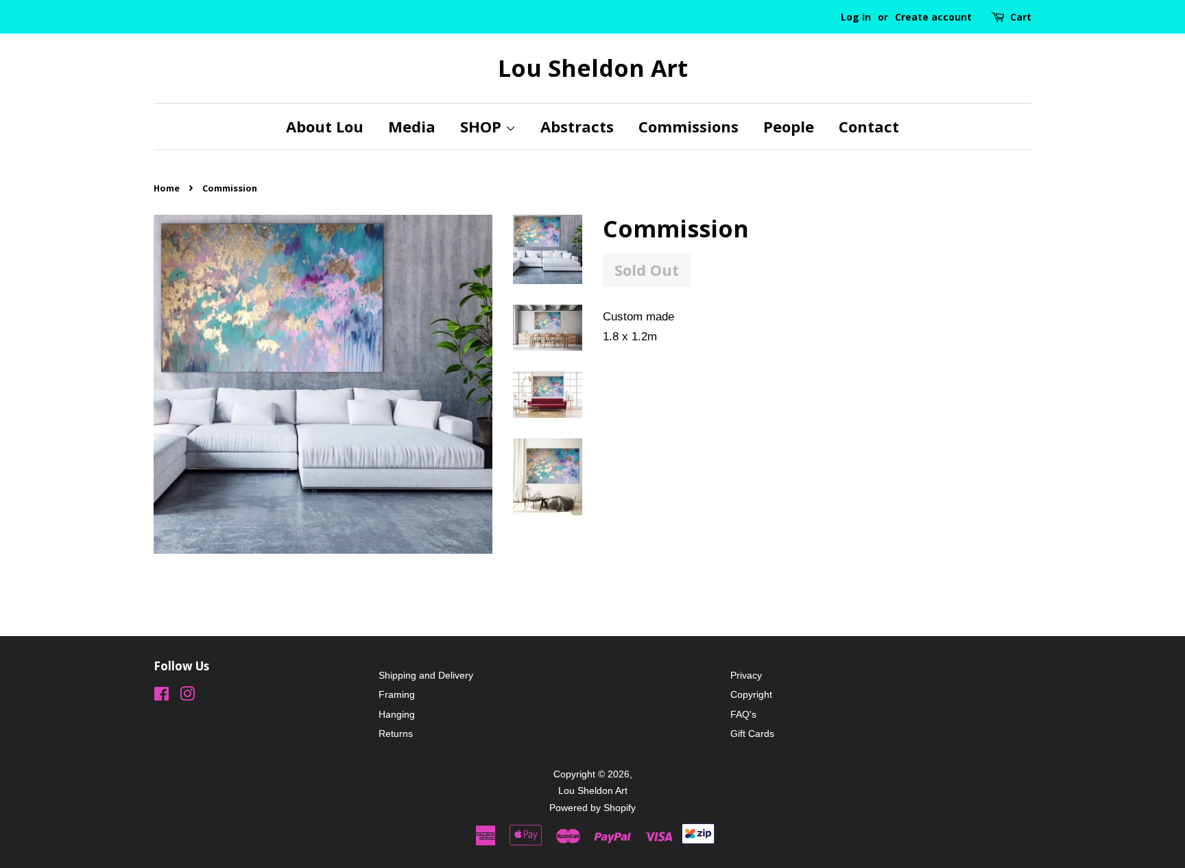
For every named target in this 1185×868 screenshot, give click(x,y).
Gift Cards (752, 733)
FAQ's (743, 714)
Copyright (751, 694)
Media (411, 126)
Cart (1020, 16)
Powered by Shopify (592, 807)
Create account (933, 16)
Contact (869, 126)
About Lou (324, 126)
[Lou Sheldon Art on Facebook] (161, 696)
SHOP (482, 126)
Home (167, 188)
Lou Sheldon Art (593, 68)
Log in (856, 16)
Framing (397, 694)
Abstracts (577, 126)
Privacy (746, 675)
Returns (396, 733)
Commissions (688, 126)
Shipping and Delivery (426, 675)
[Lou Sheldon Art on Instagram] (187, 696)
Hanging (397, 714)
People (788, 126)
